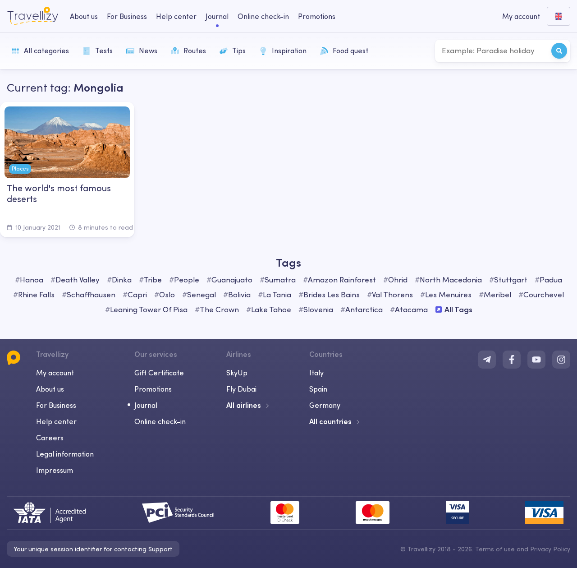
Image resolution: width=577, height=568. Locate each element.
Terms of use (495, 549)
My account (55, 372)
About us (84, 16)
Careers (50, 437)
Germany (324, 405)
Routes (194, 50)
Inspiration (289, 50)
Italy (316, 372)
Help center (176, 16)
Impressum (54, 470)
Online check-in (263, 16)
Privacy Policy (550, 549)
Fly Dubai (241, 389)
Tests (104, 50)
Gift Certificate (159, 372)
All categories (46, 50)
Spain (318, 389)
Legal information (65, 453)
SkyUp (236, 372)
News (148, 50)
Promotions (316, 16)
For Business (127, 16)
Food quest (350, 50)
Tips (239, 50)
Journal (217, 16)
